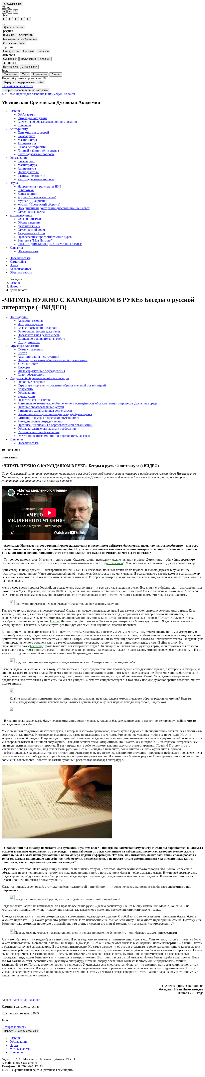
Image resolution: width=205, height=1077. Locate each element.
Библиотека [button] (26, 190)
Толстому (36, 646)
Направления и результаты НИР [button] (39, 186)
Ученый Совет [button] (28, 363)
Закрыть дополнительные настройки (25, 90)
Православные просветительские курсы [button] (45, 237)
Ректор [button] (22, 353)
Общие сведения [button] (29, 222)
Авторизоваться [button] (20, 268)
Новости (15, 286)
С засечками (29, 66)
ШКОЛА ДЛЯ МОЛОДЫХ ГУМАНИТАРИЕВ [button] (50, 244)
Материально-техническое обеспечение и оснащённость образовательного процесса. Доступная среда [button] (87, 403)
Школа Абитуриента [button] (32, 147)
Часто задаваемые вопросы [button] (36, 154)
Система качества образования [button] (38, 432)
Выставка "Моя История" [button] (35, 240)
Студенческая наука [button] (31, 211)
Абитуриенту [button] (19, 129)
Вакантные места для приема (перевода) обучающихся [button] (55, 414)
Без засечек (10, 66)
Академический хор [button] (31, 233)
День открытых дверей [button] (33, 132)
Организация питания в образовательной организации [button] (55, 425)
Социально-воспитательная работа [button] (41, 338)
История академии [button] (30, 324)
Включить (9, 34)
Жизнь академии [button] (21, 215)
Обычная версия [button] (21, 272)
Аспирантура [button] (27, 143)
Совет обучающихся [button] (31, 374)
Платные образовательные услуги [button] (41, 407)
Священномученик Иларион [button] (37, 327)
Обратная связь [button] (28, 251)
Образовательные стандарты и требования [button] (47, 428)
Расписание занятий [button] (31, 175)
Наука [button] (14, 183)
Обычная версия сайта (17, 86)
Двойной (45, 58)
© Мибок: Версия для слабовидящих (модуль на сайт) (38, 94)
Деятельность (19, 290)
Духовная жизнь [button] (29, 226)
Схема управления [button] (30, 349)
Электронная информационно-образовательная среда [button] (54, 435)
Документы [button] (25, 389)
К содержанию (12, 3)
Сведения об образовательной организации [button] (47, 121)
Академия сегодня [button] (30, 320)
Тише (24, 74)
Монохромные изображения (20, 39)
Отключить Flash (13, 43)
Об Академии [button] (27, 114)
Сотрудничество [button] (29, 342)
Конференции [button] (27, 193)
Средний (28, 51)
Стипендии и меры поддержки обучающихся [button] (48, 417)
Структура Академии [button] (32, 118)
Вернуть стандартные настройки (23, 82)
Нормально (39, 74)
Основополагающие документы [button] (39, 331)
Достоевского (113, 563)
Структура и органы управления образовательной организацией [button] (62, 385)
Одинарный (10, 58)
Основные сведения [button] (31, 381)
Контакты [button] (24, 125)
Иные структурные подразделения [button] (41, 371)
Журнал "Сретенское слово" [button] (37, 197)
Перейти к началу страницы (20, 1030)
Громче (55, 74)
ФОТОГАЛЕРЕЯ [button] (29, 219)
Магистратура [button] (27, 139)
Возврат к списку (14, 1027)
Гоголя (54, 621)
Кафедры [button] (24, 367)
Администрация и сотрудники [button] (38, 356)
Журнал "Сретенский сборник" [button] (39, 204)
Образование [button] (18, 157)
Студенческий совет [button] (31, 229)
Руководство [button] (26, 396)
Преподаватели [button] (28, 172)
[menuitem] (106, 118)
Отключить (26, 34)
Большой (43, 51)
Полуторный (28, 58)
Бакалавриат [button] (26, 136)
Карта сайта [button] (18, 261)
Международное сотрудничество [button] (40, 421)
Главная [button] (15, 111)
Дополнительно (13, 27)
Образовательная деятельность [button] (38, 335)
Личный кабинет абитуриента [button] (38, 150)
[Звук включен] (3, 24)
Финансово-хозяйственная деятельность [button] (45, 410)
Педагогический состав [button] (34, 399)
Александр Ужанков (26, 999)
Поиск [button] (14, 265)
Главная (15, 282)
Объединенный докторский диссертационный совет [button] (53, 208)
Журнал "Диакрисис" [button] (32, 201)
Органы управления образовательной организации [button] (52, 360)
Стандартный (11, 51)
